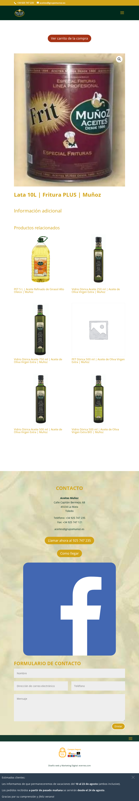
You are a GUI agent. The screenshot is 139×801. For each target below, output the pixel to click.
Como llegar (69, 553)
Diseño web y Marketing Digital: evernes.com (69, 765)
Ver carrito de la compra (69, 38)
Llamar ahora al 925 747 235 (69, 540)
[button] (119, 59)
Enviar (118, 726)
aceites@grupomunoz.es (69, 529)
